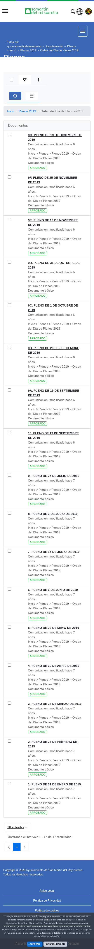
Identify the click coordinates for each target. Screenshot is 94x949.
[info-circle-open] (15, 96)
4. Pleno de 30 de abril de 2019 (53, 666)
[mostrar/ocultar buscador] (72, 12)
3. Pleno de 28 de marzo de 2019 (55, 703)
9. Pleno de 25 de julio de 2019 (53, 476)
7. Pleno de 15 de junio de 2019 (54, 552)
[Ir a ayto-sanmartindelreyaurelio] (41, 11)
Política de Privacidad (47, 900)
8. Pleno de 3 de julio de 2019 (53, 514)
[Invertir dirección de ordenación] (39, 79)
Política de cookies (47, 910)
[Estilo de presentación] (32, 96)
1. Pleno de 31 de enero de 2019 (54, 784)
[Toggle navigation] (5, 11)
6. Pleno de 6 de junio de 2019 (53, 590)
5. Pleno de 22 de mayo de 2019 (53, 628)
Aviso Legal (47, 890)
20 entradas (18, 828)
